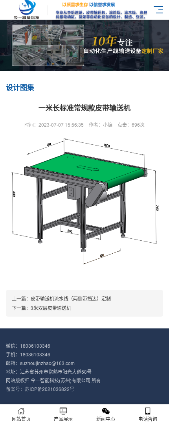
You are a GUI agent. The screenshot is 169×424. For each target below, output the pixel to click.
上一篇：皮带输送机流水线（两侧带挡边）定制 (61, 298)
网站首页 (21, 418)
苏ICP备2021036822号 (49, 388)
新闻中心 (105, 418)
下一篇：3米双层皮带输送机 (41, 307)
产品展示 (63, 418)
